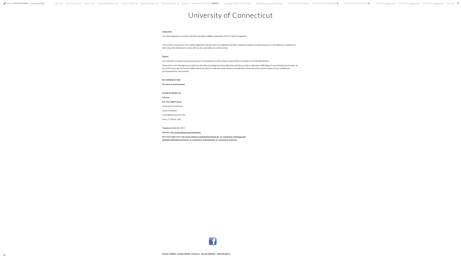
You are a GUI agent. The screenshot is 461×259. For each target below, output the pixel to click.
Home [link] (57, 3)
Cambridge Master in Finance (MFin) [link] (238, 3)
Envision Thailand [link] (128, 3)
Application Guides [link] (148, 3)
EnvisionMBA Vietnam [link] (106, 3)
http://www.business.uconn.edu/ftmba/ (185, 132)
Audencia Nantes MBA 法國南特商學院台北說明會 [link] (206, 3)
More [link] (449, 3)
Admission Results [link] (168, 3)
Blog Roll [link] (185, 3)
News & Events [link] (72, 3)
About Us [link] (88, 3)
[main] (230, 15)
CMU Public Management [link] (408, 3)
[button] (458, 3)
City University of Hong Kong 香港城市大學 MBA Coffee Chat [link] (358, 3)
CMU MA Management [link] (385, 3)
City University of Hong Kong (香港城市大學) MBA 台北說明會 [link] (326, 3)
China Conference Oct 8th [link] (298, 3)
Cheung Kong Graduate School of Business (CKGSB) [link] (270, 3)
